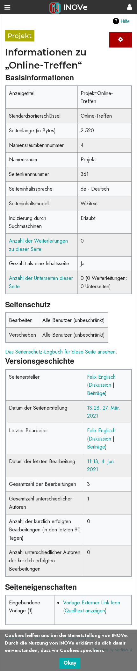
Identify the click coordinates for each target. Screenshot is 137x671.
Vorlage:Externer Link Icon (91, 602)
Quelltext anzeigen (85, 610)
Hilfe (125, 21)
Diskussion (100, 385)
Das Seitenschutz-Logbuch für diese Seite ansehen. (61, 351)
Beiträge (96, 393)
